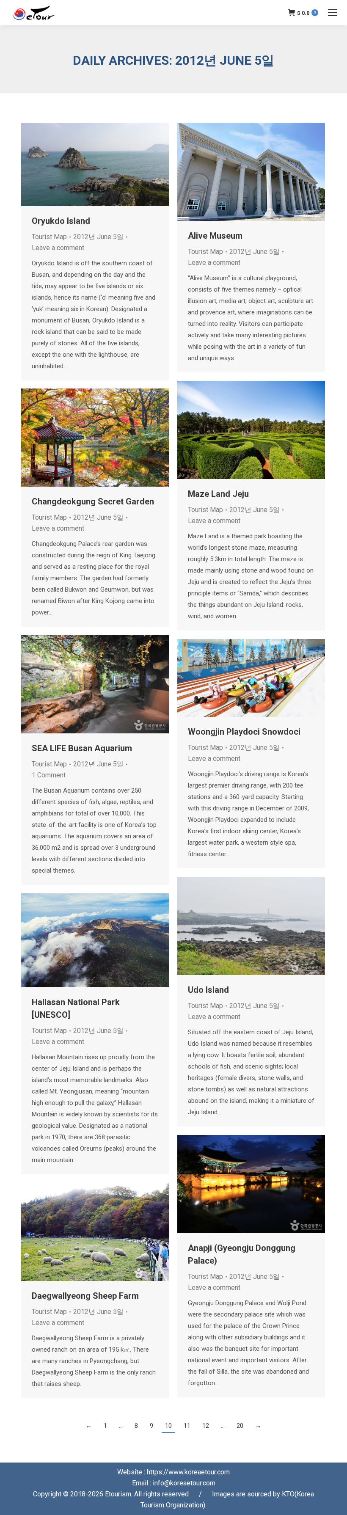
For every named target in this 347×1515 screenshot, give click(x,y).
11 (187, 1426)
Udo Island (208, 990)
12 (205, 1426)
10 (168, 1426)
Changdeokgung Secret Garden (93, 501)
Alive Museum (215, 236)
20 (240, 1426)
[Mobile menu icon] (333, 13)
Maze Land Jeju (218, 494)
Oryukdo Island (61, 221)
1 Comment (49, 775)
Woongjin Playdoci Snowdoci (244, 732)
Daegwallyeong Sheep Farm (85, 1296)
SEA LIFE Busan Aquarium (82, 748)
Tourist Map (49, 237)
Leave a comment (58, 248)
